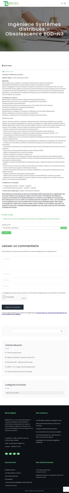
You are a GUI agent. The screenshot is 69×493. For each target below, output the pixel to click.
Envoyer (6, 232)
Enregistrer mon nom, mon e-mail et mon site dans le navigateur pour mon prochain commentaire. (35, 293)
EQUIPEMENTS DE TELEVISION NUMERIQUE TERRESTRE (48, 441)
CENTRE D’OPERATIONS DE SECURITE (46, 429)
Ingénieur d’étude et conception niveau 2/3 (20, 357)
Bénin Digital (8, 65)
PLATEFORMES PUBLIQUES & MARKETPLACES (49, 420)
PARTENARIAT (9, 479)
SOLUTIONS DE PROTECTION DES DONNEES (48, 432)
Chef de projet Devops (14, 353)
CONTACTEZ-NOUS (11, 485)
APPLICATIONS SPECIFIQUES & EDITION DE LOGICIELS (48, 425)
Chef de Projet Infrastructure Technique (19, 371)
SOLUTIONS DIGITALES (11, 476)
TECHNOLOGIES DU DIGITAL (13, 473)
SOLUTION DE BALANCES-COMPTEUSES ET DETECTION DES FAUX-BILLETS (48, 436)
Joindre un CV (6, 225)
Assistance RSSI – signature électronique (20, 362)
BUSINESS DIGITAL (10, 470)
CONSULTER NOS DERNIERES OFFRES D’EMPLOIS (18, 482)
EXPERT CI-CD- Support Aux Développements (21, 367)
